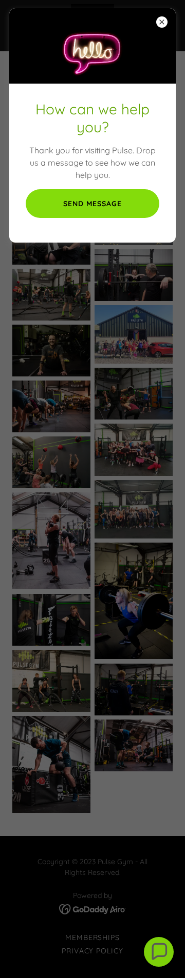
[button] (159, 952)
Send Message (92, 203)
